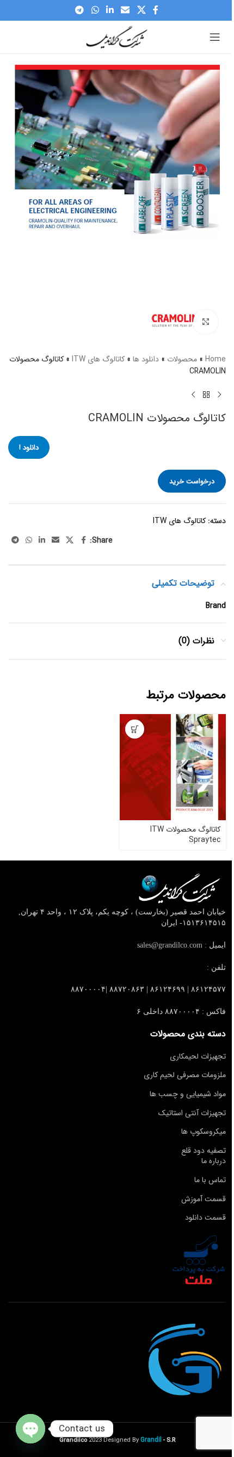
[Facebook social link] (155, 10)
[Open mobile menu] (215, 37)
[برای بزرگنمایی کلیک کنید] (205, 322)
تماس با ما (210, 1180)
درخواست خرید (191, 481)
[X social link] (141, 10)
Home (215, 359)
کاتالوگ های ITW (98, 359)
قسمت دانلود (205, 1218)
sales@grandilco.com (169, 945)
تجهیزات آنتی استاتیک (192, 1113)
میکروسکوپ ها (203, 1132)
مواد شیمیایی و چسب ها (188, 1094)
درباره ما (213, 1161)
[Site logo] (117, 36)
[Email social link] (125, 10)
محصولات (182, 359)
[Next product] (193, 394)
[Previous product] (219, 394)
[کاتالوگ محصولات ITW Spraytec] (173, 767)
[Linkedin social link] (109, 10)
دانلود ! (29, 447)
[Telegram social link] (80, 10)
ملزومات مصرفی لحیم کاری (185, 1075)
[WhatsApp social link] (95, 10)
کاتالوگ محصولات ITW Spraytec (185, 834)
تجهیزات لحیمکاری (198, 1056)
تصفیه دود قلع (203, 1151)
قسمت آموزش (203, 1199)
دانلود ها (146, 359)
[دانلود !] (134, 729)
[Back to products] (206, 394)
